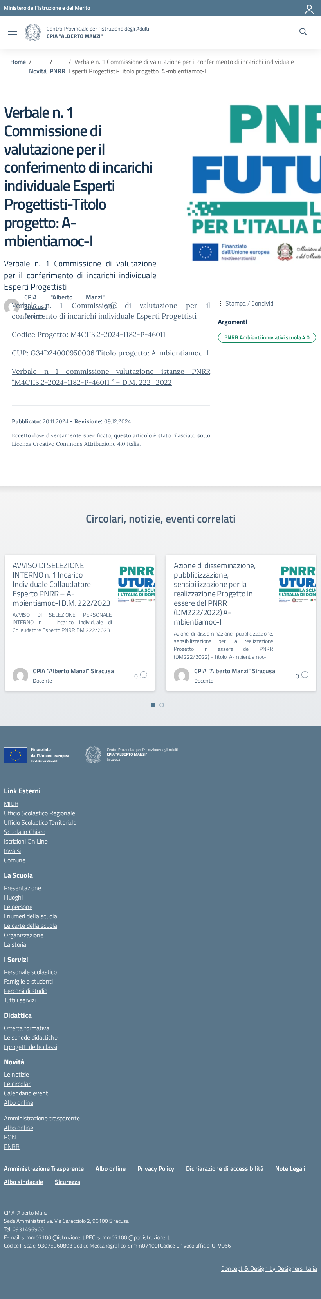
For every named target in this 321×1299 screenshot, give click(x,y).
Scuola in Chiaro (24, 831)
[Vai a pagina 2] (161, 705)
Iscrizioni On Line (26, 841)
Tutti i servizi (20, 1000)
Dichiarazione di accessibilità (224, 1168)
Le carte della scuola (30, 925)
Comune (14, 860)
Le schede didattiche (31, 1037)
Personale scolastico (30, 972)
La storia (15, 944)
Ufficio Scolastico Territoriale (40, 822)
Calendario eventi (26, 1093)
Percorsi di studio (25, 990)
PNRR (12, 1146)
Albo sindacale (23, 1181)
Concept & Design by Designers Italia (269, 1268)
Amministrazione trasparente (42, 1118)
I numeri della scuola (30, 916)
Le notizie (16, 1074)
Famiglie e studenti (28, 981)
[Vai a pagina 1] (153, 705)
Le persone (18, 906)
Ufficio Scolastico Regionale (39, 813)
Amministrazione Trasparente (44, 1168)
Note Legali (290, 1168)
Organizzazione (23, 935)
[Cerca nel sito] (303, 32)
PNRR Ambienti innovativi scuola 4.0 (267, 337)
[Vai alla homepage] (33, 32)
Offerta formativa (26, 1028)
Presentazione (22, 888)
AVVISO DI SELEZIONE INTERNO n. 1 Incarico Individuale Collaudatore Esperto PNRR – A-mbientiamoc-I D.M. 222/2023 (61, 584)
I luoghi (13, 897)
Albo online (18, 1102)
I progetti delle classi (30, 1046)
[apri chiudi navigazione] (12, 32)
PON (10, 1137)
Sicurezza (67, 1181)
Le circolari (17, 1083)
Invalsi (12, 850)
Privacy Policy (155, 1168)
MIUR (11, 803)
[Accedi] (309, 8)
